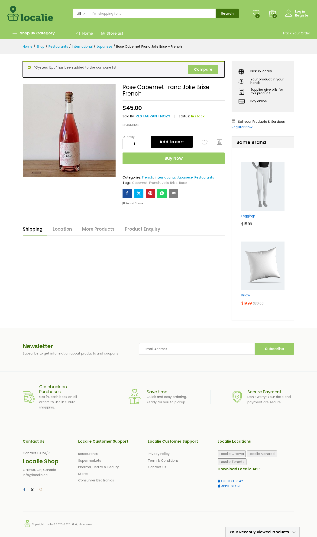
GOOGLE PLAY (231, 481)
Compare (203, 69)
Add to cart (171, 142)
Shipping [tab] (32, 229)
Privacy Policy (159, 453)
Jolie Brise (170, 182)
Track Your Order (296, 33)
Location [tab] (62, 229)
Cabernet (140, 182)
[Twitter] (32, 489)
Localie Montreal (262, 453)
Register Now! (242, 127)
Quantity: (129, 137)
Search (227, 13)
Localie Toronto (232, 461)
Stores (83, 473)
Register (302, 15)
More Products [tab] (98, 229)
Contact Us (157, 467)
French (147, 177)
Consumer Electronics (96, 480)
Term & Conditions (163, 460)
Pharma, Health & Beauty (98, 467)
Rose (183, 182)
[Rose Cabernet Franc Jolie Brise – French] (127, 193)
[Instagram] (40, 490)
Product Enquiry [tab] (142, 229)
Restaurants (204, 177)
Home (87, 33)
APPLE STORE (230, 486)
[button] (219, 142)
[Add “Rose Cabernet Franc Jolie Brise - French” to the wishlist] (204, 142)
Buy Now (174, 158)
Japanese (185, 177)
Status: (184, 116)
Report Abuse (134, 203)
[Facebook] (24, 489)
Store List (115, 33)
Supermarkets (89, 460)
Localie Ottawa (232, 453)
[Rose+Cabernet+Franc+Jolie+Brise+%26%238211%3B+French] (138, 193)
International (165, 177)
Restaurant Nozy (153, 116)
